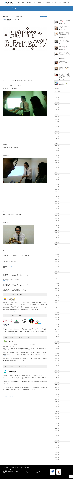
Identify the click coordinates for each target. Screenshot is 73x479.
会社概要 (5, 465)
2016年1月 (57, 355)
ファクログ (37, 472)
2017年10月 (57, 331)
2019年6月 (57, 288)
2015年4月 (57, 377)
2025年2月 (57, 138)
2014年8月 (57, 396)
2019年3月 (57, 295)
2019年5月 (57, 290)
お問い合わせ (43, 465)
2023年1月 (57, 189)
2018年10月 (57, 307)
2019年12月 (57, 273)
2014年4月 (57, 406)
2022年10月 (57, 194)
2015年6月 (57, 372)
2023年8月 (57, 174)
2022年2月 (57, 213)
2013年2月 (57, 440)
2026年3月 (57, 107)
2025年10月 (57, 119)
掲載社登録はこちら (7, 362)
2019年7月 (57, 285)
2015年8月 (57, 367)
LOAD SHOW (7, 394)
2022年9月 (57, 196)
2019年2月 (57, 297)
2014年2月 (57, 411)
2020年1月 (57, 271)
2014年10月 (57, 392)
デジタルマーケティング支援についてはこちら (12, 333)
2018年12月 (57, 302)
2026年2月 (57, 109)
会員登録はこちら (6, 355)
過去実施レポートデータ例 (9, 467)
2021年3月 (57, 239)
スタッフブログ (43, 16)
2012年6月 (57, 459)
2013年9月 (57, 423)
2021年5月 (57, 235)
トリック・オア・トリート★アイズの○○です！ (13, 396)
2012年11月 (57, 447)
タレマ (33, 472)
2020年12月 (57, 244)
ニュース (30, 465)
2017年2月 (57, 343)
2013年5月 (57, 433)
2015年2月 (57, 382)
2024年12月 (57, 143)
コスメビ (28, 472)
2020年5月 (57, 261)
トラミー (40, 470)
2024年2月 (57, 167)
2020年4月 (57, 264)
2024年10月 (57, 148)
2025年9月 (57, 121)
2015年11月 (57, 360)
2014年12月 (57, 387)
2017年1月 (57, 346)
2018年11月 (57, 305)
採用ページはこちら (7, 280)
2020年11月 (57, 247)
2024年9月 (57, 150)
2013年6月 (57, 430)
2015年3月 (57, 379)
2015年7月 (57, 370)
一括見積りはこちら (7, 384)
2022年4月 (57, 208)
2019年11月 (57, 276)
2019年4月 (57, 293)
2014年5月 (57, 404)
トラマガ (34, 470)
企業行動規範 (26, 467)
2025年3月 (57, 136)
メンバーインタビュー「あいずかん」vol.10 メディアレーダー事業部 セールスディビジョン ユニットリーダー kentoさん (64, 55)
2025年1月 (57, 140)
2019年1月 (57, 300)
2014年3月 (57, 408)
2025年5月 (57, 131)
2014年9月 (57, 394)
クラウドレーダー (39, 471)
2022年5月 (57, 206)
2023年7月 (57, 177)
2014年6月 (57, 401)
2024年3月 (57, 165)
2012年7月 (57, 457)
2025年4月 (57, 133)
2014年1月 (57, 413)
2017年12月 (57, 329)
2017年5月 (57, 336)
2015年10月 (57, 363)
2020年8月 (57, 254)
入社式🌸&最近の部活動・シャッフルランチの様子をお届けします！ (64, 41)
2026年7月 (57, 97)
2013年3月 (57, 437)
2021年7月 (57, 230)
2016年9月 (57, 348)
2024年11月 (57, 145)
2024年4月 (57, 162)
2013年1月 (57, 442)
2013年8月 (57, 425)
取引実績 (25, 465)
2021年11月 (57, 220)
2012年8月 (57, 454)
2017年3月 (57, 341)
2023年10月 (57, 172)
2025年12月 (57, 114)
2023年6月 (57, 179)
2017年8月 (57, 334)
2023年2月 (57, 186)
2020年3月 (57, 266)
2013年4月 (57, 435)
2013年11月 (57, 418)
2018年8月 (57, 312)
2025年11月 (57, 116)
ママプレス (28, 470)
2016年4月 (57, 353)
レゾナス (28, 473)
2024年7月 (57, 155)
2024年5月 (57, 160)
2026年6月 (57, 99)
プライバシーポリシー (13, 465)
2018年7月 (57, 314)
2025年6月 (57, 128)
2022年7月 (57, 201)
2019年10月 (57, 278)
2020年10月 (57, 249)
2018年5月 (57, 319)
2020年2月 (57, 268)
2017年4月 (57, 338)
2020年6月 (57, 259)
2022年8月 (57, 198)
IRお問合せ (49, 465)
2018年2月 (57, 326)
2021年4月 (57, 237)
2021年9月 (57, 225)
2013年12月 (57, 416)
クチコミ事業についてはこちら (9, 311)
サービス (20, 465)
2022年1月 (57, 215)
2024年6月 (57, 157)
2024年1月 (57, 169)
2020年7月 (57, 256)
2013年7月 (57, 428)
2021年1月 (57, 242)
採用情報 (61, 465)
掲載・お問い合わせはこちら (9, 390)
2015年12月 (57, 358)
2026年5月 (57, 102)
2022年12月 (57, 191)
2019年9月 (57, 280)
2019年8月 (57, 283)
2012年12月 (57, 445)
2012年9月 (57, 452)
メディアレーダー (29, 471)
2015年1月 (57, 384)
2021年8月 (57, 227)
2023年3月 (57, 184)
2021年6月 (57, 232)
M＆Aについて (55, 465)
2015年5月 (57, 375)
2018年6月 (57, 317)
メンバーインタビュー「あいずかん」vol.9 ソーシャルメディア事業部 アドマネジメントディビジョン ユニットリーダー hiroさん (64, 75)
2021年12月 (57, 218)
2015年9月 (57, 365)
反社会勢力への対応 (18, 467)
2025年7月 (57, 126)
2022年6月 (57, 203)
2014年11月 (57, 389)
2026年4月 (57, 104)
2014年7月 (57, 399)
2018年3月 (57, 324)
